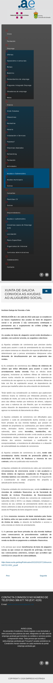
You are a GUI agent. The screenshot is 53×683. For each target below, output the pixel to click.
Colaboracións (12, 260)
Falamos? (11, 142)
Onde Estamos (13, 111)
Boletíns (10, 73)
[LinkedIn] (47, 275)
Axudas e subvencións (16, 219)
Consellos (11, 193)
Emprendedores (13, 213)
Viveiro (10, 105)
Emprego (10, 48)
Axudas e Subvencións (16, 174)
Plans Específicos (14, 240)
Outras (10, 186)
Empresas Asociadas (15, 148)
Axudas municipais (15, 180)
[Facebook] (41, 275)
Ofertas (10, 55)
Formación (11, 41)
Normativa (11, 123)
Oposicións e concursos (16, 61)
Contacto (10, 267)
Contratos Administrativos (18, 252)
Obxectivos (11, 117)
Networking (12, 154)
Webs (9, 98)
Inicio (9, 34)
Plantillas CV (12, 199)
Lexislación (11, 234)
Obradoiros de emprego (17, 91)
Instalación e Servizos (16, 136)
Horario (10, 129)
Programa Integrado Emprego (19, 85)
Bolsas (9, 67)
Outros (10, 205)
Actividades (11, 166)
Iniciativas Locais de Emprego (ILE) (19, 226)
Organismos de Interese (17, 246)
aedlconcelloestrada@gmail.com (21, 604)
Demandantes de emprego (18, 79)
